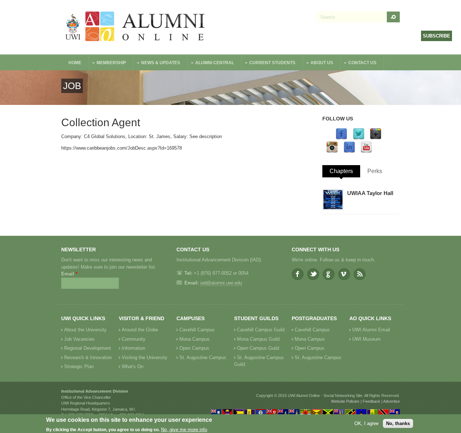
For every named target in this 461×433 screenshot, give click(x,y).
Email (69, 274)
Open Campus (194, 348)
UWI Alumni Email (371, 329)
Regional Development (87, 348)
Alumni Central (211, 63)
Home (74, 62)
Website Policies (345, 401)
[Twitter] (358, 138)
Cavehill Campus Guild (261, 329)
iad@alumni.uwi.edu (221, 283)
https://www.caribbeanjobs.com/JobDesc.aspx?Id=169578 (121, 148)
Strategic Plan (79, 366)
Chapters (341, 171)
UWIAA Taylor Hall (370, 193)
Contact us (358, 63)
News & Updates (157, 63)
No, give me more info (184, 429)
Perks (374, 171)
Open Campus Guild (258, 348)
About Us (318, 63)
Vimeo (344, 274)
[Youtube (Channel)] (366, 151)
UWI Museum (366, 339)
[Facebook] (341, 138)
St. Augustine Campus (202, 357)
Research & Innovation (88, 357)
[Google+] (375, 138)
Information (133, 348)
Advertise (391, 401)
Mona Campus (194, 339)
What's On (132, 366)
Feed (360, 274)
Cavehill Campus (197, 329)
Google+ (329, 274)
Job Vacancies (79, 339)
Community (134, 339)
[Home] (135, 27)
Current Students (268, 63)
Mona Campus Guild (258, 339)
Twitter (313, 274)
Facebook (298, 274)
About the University (85, 329)
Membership (107, 63)
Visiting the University (144, 357)
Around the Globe (140, 329)
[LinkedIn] (349, 151)
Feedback (371, 401)
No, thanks (398, 423)
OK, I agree (366, 423)
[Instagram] (332, 151)
